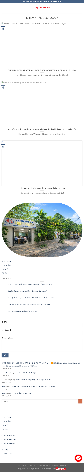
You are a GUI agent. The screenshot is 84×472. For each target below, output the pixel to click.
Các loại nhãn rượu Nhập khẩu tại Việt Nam (21, 366)
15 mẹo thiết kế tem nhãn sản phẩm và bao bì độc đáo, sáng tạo (32, 386)
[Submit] (80, 401)
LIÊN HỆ (5, 450)
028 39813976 (57, 1)
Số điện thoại (6, 330)
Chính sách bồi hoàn (8, 443)
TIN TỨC (5, 273)
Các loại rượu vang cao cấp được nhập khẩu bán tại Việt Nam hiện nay (32, 298)
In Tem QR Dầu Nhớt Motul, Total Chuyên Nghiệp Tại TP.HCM (30, 284)
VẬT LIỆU (5, 269)
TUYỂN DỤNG (7, 454)
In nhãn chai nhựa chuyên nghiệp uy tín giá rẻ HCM (33, 379)
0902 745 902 (47, 1)
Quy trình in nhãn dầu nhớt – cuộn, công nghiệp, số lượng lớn (29, 304)
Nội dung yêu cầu (8, 338)
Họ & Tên (5, 322)
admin (4, 386)
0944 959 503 (33, 1)
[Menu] (3, 8)
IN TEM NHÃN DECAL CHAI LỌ (22, 393)
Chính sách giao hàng (9, 439)
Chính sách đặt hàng (8, 435)
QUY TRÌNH (6, 261)
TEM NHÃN (6, 265)
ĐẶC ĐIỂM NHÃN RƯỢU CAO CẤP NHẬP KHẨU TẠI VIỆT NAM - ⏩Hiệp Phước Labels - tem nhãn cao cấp (41, 363)
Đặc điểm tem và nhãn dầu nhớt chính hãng (22, 311)
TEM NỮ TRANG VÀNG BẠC (25, 373)
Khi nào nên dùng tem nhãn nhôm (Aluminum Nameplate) (27, 291)
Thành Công (6, 373)
